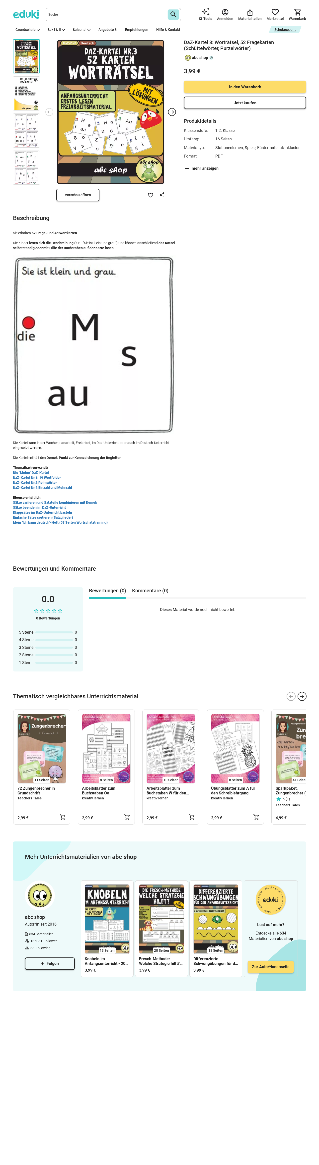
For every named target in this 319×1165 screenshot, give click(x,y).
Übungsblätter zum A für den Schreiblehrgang (233, 790)
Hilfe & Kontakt (168, 30)
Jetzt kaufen (245, 103)
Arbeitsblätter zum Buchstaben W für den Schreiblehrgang (166, 790)
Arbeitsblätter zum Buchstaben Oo (98, 790)
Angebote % (107, 30)
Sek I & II (54, 30)
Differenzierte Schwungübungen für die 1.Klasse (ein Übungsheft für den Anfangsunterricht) (215, 961)
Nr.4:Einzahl (40, 488)
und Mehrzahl (61, 488)
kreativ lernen (93, 798)
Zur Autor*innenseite (271, 966)
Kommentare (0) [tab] (150, 591)
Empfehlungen (136, 30)
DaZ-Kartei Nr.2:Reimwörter (35, 483)
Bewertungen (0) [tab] (107, 591)
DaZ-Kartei (22, 488)
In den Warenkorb (245, 87)
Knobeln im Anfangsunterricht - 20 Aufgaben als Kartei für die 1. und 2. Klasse (106, 961)
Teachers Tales (29, 798)
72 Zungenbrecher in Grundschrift (36, 790)
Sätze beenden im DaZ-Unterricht (39, 507)
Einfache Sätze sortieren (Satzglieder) (43, 517)
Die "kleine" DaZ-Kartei (31, 473)
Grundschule (25, 30)
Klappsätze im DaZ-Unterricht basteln (42, 512)
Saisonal (79, 30)
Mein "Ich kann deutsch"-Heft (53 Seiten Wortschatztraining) (60, 522)
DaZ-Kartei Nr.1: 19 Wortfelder (37, 478)
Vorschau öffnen (78, 195)
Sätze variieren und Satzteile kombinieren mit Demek (55, 502)
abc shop (200, 57)
